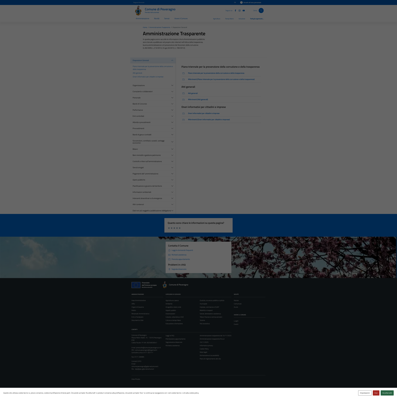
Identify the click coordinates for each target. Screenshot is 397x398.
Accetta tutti (387, 392)
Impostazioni (365, 392)
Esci (376, 392)
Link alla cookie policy (190, 392)
